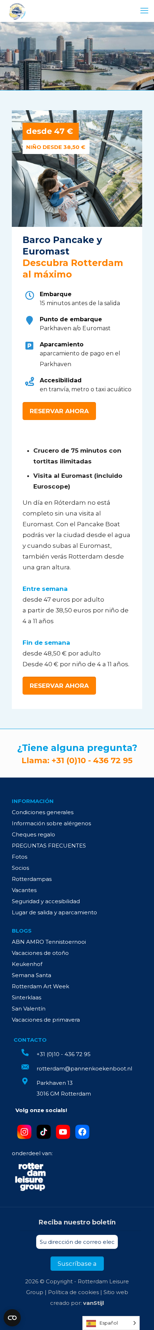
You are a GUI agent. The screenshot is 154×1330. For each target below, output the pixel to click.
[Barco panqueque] (17, 11)
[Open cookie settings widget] (12, 1317)
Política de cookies (73, 1292)
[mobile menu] (144, 11)
